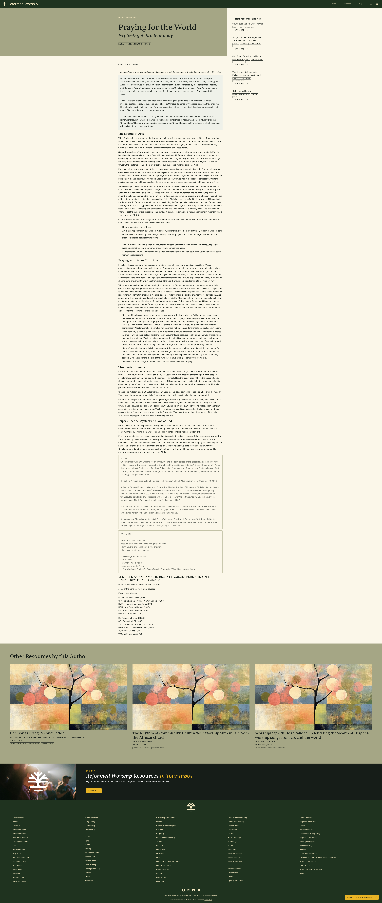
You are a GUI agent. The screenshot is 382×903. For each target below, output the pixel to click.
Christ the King (90, 830)
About (333, 4)
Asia (121, 44)
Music (247, 59)
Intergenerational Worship (165, 838)
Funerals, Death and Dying (166, 826)
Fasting (159, 822)
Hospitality (272, 747)
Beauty (87, 845)
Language (281, 747)
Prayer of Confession (308, 822)
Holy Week (17, 853)
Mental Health (161, 850)
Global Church (134, 44)
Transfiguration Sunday (21, 842)
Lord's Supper (305, 865)
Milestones (160, 853)
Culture (254, 94)
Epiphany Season (19, 834)
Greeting (231, 877)
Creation (88, 873)
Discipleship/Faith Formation (166, 818)
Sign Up (92, 791)
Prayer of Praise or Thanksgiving (312, 869)
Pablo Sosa (48, 737)
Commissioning (90, 865)
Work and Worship (235, 853)
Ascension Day (18, 877)
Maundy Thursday (19, 861)
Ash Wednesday (19, 850)
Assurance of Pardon (307, 830)
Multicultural (249, 27)
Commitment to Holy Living (310, 834)
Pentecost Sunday (19, 881)
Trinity (230, 846)
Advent (235, 43)
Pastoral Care (161, 877)
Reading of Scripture (307, 842)
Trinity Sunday (90, 822)
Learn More (238, 30)
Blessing (88, 849)
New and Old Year (163, 869)
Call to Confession (306, 818)
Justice (159, 842)
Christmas (244, 43)
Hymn (147, 44)
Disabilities (89, 881)
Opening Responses (235, 881)
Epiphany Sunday (19, 830)
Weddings (232, 850)
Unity (243, 62)
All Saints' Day (90, 826)
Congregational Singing (241, 94)
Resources (131, 17)
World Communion (235, 857)
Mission (159, 857)
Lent (14, 846)
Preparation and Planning (237, 818)
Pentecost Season (91, 818)
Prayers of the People (308, 861)
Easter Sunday (18, 869)
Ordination (160, 873)
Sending (303, 873)
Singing (235, 62)
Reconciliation (257, 59)
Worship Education (235, 861)
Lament (302, 826)
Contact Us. (208, 900)
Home (121, 17)
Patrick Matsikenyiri (74, 737)
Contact (347, 4)
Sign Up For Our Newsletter (359, 897)
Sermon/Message (306, 846)
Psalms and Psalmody (236, 822)
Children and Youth (92, 853)
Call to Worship (233, 873)
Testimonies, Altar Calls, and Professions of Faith (318, 857)
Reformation (232, 830)
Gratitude (159, 830)
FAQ (360, 4)
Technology (232, 842)
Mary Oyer (36, 737)
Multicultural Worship (164, 865)
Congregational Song (92, 869)
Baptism (303, 850)
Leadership (160, 846)
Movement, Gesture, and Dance (167, 861)
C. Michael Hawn (129, 65)
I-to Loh (59, 737)
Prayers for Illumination (308, 838)
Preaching (160, 881)
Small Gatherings (234, 838)
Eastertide (16, 873)
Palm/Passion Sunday (21, 857)
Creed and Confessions (308, 853)
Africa (235, 78)
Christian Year (90, 857)
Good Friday (17, 865)
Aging (87, 841)
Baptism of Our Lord (20, 838)
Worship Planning (239, 80)
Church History (90, 861)
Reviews (231, 834)
